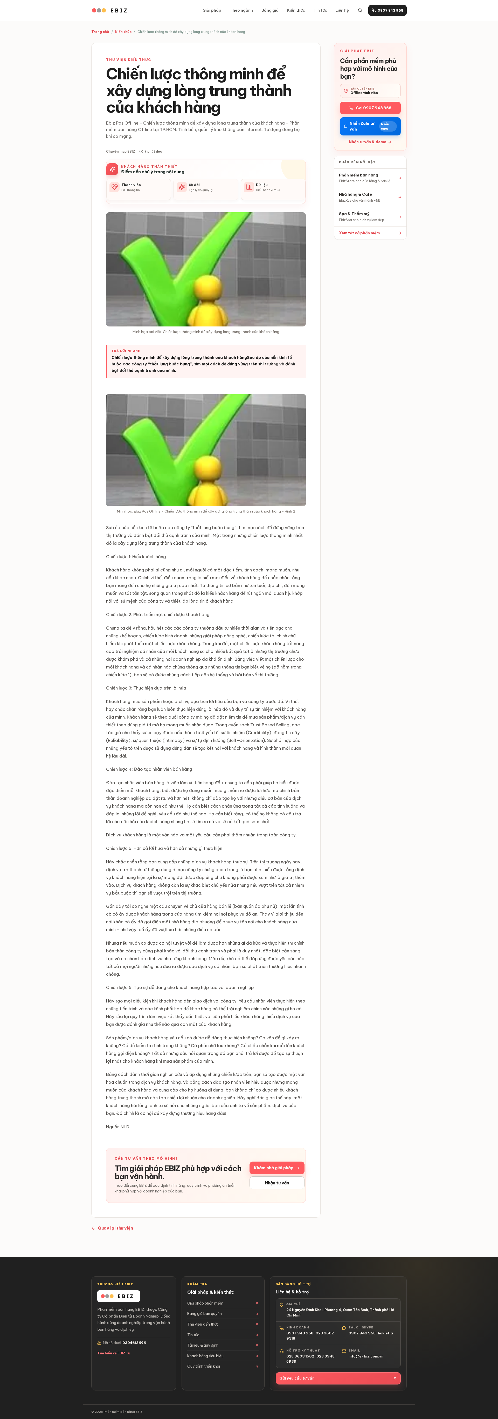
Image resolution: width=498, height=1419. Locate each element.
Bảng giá (270, 10)
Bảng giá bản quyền (204, 1313)
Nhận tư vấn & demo (367, 142)
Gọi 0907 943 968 (373, 108)
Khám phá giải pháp (273, 1167)
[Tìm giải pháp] (360, 10)
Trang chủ (100, 32)
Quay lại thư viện (115, 1228)
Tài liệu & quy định (202, 1345)
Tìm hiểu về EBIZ (111, 1353)
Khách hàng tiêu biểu (205, 1356)
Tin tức (320, 10)
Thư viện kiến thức (203, 1324)
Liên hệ (342, 10)
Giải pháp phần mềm (205, 1303)
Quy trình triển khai (203, 1366)
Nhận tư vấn (277, 1182)
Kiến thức (296, 10)
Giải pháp (212, 10)
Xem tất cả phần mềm (359, 233)
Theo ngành (241, 10)
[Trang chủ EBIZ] (111, 10)
